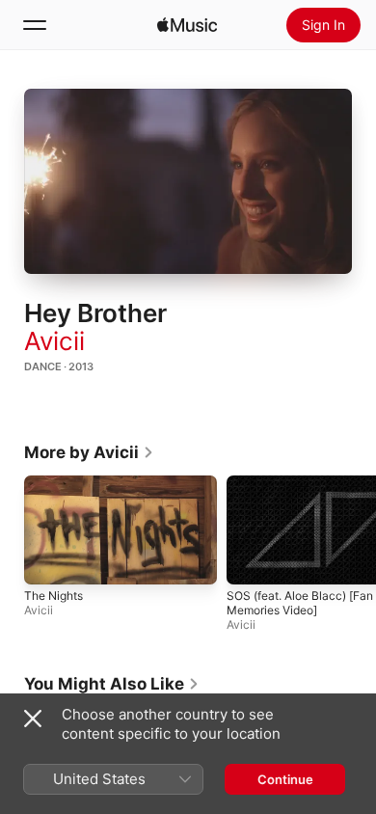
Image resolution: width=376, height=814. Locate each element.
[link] (89, 452)
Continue (285, 779)
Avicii (54, 341)
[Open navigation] (34, 25)
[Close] (32, 718)
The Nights (53, 594)
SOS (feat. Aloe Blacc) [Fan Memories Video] (300, 601)
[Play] (188, 181)
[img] (187, 25)
